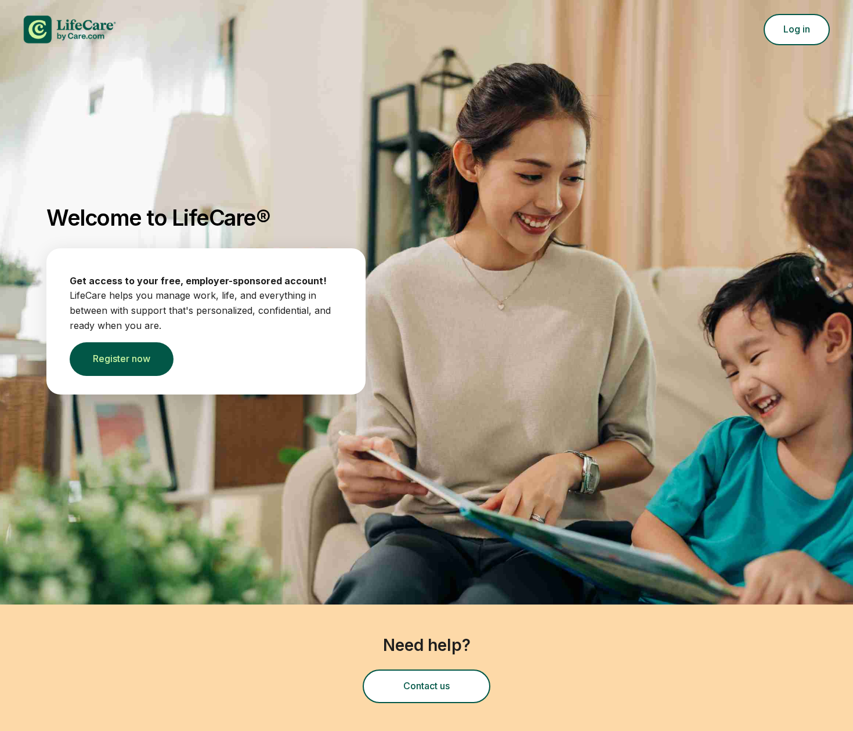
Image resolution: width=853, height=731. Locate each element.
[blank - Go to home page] (196, 29)
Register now (121, 358)
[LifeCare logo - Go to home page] (69, 29)
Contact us (446, 689)
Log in (796, 29)
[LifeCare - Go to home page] (149, 29)
